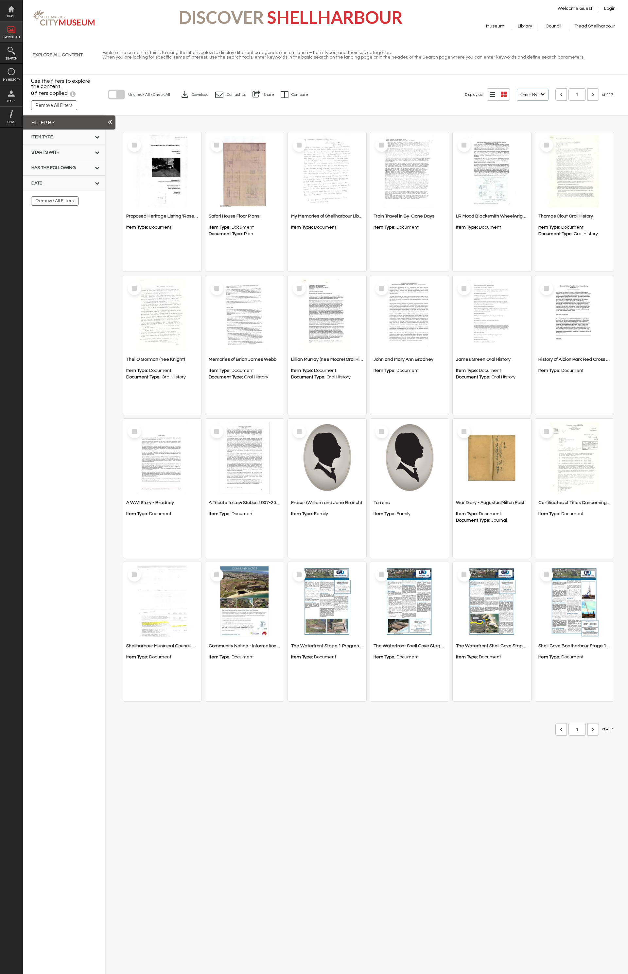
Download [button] (194, 94)
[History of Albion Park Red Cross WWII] (574, 315)
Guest (585, 8)
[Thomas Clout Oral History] (574, 171)
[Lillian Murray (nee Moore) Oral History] (327, 315)
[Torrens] (409, 458)
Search (11, 58)
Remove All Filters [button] (54, 105)
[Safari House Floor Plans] (245, 171)
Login (11, 101)
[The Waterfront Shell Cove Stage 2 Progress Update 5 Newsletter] (492, 601)
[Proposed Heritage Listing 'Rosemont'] (162, 171)
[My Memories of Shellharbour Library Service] (327, 171)
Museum (495, 26)
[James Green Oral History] (492, 315)
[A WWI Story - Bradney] (162, 458)
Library (525, 26)
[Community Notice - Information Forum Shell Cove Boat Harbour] (245, 601)
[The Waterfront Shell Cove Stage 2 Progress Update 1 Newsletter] (409, 601)
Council (553, 26)
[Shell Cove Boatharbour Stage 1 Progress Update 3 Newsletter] (574, 601)
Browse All (11, 37)
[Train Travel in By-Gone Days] (409, 171)
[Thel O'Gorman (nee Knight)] (162, 315)
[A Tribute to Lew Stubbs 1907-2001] (245, 458)
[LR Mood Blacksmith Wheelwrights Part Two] (492, 171)
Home (11, 16)
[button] (230, 95)
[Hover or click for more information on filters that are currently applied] (73, 93)
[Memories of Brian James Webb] (245, 315)
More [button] (11, 122)
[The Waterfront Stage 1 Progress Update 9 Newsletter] (327, 601)
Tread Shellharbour (595, 26)
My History (11, 79)
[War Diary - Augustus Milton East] (492, 458)
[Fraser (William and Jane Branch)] (327, 458)
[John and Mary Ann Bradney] (409, 315)
